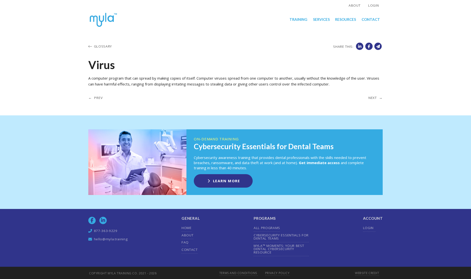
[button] (299, 20)
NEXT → (375, 98)
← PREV (95, 98)
